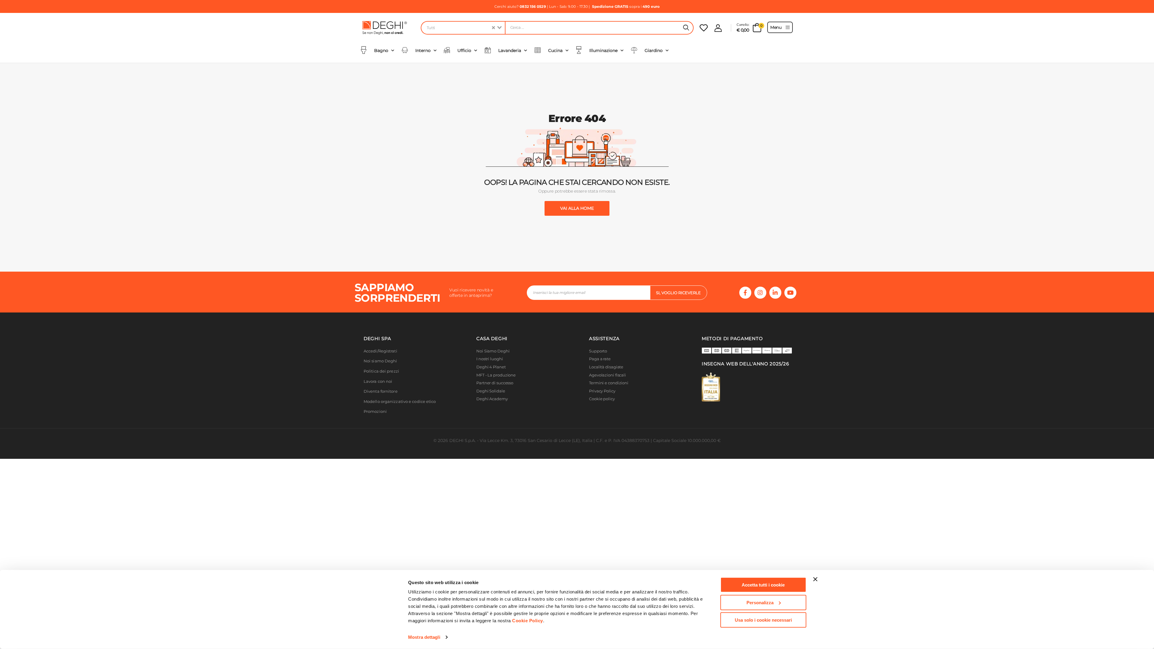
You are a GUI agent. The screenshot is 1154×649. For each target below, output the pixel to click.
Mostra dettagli (424, 637)
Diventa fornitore (381, 391)
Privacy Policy (602, 391)
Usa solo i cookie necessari (763, 620)
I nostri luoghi (489, 359)
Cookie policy (602, 399)
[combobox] (463, 28)
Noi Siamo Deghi (493, 351)
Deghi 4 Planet (491, 367)
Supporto (598, 351)
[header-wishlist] (704, 28)
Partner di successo (494, 383)
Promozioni (375, 411)
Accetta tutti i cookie (763, 584)
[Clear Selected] (493, 28)
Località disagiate (606, 367)
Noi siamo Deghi (380, 361)
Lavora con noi (378, 381)
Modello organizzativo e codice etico (400, 401)
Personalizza (760, 602)
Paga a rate (600, 359)
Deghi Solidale (490, 391)
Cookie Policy (527, 620)
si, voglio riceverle (678, 292)
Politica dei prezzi (381, 371)
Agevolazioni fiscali (607, 375)
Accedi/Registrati (380, 351)
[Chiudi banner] (815, 579)
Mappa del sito (603, 407)
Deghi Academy (492, 399)
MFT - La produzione (496, 375)
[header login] (718, 28)
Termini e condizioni (608, 383)
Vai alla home (577, 208)
